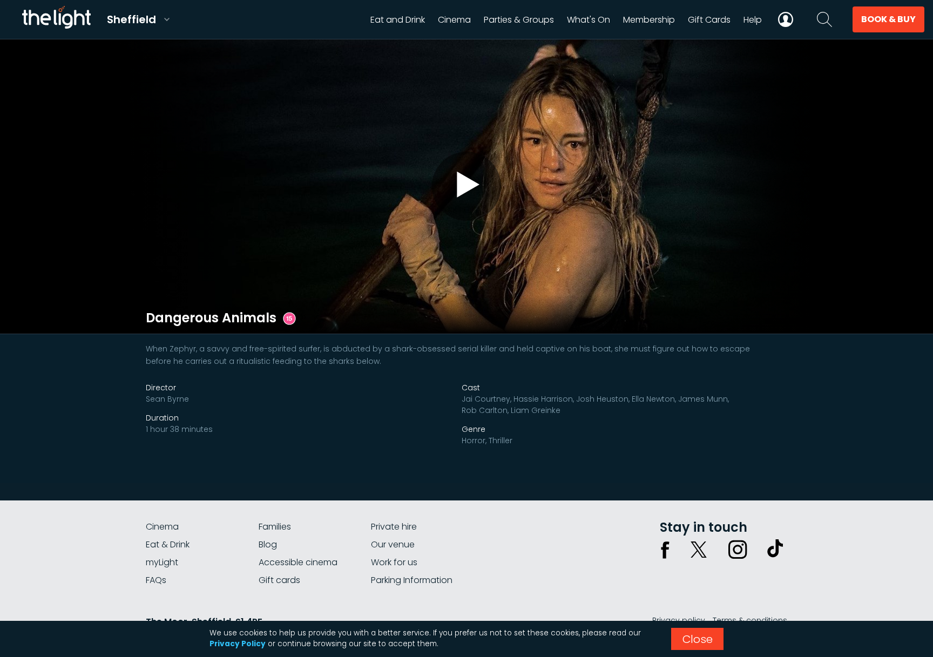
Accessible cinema (298, 562)
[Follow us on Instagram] (737, 549)
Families (275, 526)
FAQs (156, 580)
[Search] (824, 19)
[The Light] (56, 19)
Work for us (394, 562)
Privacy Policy (237, 644)
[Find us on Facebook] (665, 549)
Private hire (394, 526)
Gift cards (279, 580)
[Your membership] (785, 19)
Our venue (393, 544)
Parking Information (411, 580)
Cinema (162, 526)
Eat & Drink (168, 544)
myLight (162, 562)
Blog (268, 544)
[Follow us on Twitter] (698, 549)
